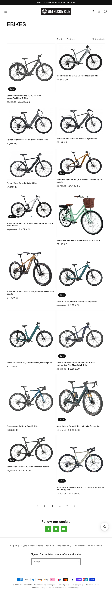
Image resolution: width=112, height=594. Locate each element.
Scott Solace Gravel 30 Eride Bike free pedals (28, 467)
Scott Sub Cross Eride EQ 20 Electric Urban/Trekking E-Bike (24, 97)
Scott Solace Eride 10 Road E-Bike (22, 426)
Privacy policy (77, 585)
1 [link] (37, 506)
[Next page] (74, 506)
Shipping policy (38, 588)
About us (50, 545)
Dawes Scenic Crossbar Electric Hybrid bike (77, 138)
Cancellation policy (74, 588)
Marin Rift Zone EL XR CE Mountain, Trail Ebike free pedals (80, 181)
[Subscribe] (77, 561)
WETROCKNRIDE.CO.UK (29, 585)
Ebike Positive (95, 545)
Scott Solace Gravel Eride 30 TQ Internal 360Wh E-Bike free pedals (80, 488)
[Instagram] (56, 529)
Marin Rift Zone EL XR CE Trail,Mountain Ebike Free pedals (30, 292)
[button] (6, 11)
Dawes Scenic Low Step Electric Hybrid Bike (27, 140)
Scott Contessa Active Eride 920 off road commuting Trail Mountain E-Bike (76, 364)
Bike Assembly (64, 545)
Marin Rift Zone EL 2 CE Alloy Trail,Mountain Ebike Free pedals (30, 224)
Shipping (14, 545)
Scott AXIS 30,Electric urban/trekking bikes (77, 301)
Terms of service (92, 585)
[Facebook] (48, 529)
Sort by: (60, 39)
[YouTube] (64, 529)
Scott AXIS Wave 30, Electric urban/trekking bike (29, 363)
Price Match (80, 545)
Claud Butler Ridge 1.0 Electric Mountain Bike (77, 76)
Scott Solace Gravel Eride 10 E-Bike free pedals (78, 426)
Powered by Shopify (47, 585)
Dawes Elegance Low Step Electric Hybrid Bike (78, 240)
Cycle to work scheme (32, 545)
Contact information (56, 588)
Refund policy (63, 585)
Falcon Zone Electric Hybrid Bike (22, 183)
